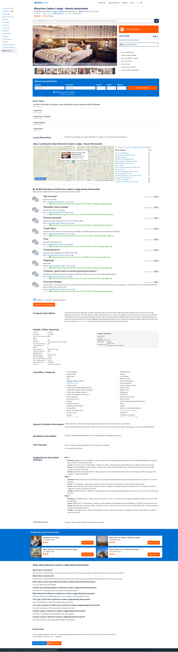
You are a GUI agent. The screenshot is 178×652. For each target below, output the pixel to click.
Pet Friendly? (6, 33)
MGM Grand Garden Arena (124, 163)
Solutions (125, 3)
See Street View (40, 178)
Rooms (99, 85)
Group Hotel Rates (113, 3)
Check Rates (54, 643)
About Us (11, 650)
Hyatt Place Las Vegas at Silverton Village (124, 537)
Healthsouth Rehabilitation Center (126, 171)
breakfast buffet (112, 499)
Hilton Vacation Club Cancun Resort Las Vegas (60, 549)
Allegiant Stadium (121, 157)
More (132, 3)
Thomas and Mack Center (123, 173)
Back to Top (8, 51)
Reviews (5, 19)
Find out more (40, 643)
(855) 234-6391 (52, 650)
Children (120, 85)
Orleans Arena (120, 169)
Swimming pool (82, 321)
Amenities (5, 25)
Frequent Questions (8, 45)
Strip (104, 137)
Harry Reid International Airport (125, 155)
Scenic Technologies (122, 153)
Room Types (6, 14)
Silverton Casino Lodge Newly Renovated (134, 147)
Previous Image (38, 45)
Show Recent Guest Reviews (44, 304)
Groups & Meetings (8, 47)
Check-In (38, 85)
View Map (37, 13)
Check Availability (142, 88)
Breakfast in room (72, 383)
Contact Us (4, 650)
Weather (5, 42)
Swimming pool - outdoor (128, 410)
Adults (109, 85)
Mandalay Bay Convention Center (126, 161)
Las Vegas (54, 11)
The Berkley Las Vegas (51, 537)
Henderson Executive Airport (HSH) (127, 182)
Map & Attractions (8, 17)
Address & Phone (8, 8)
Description (6, 22)
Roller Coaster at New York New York (127, 167)
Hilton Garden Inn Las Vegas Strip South (124, 549)
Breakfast (5, 31)
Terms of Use (18, 650)
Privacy (25, 650)
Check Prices (7, 11)
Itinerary (5, 36)
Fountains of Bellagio (122, 179)
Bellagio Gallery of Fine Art (124, 177)
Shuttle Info (6, 28)
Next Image (111, 45)
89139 (62, 11)
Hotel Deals (102, 3)
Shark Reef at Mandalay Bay (124, 159)
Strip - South (119, 165)
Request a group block (67, 94)
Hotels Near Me (32, 650)
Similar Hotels (7, 39)
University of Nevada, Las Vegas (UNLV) (128, 175)
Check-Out (69, 85)
